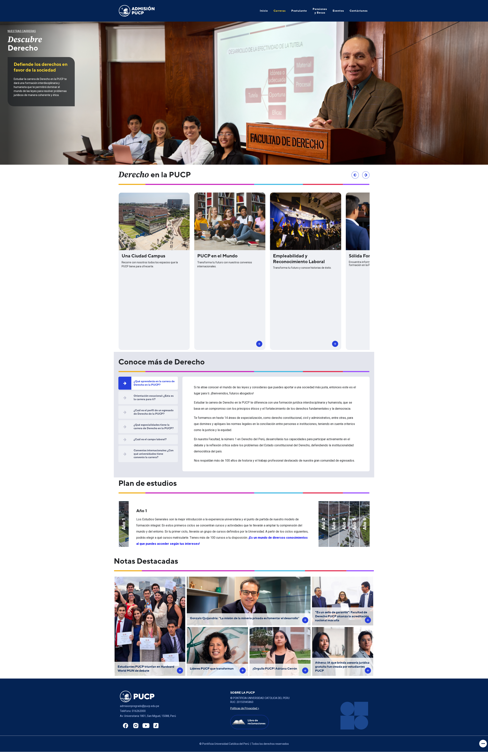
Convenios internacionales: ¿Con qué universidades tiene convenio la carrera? (153, 454)
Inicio (264, 11)
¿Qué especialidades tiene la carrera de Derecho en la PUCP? (154, 426)
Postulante (299, 11)
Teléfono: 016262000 (133, 711)
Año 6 (364, 524)
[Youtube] (145, 725)
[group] (244, 93)
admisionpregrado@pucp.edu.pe (139, 706)
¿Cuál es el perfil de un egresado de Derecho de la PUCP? (153, 412)
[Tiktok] (155, 725)
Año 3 (333, 524)
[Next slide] (366, 175)
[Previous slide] (355, 175)
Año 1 (123, 524)
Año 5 (354, 524)
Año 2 (323, 524)
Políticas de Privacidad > (244, 708)
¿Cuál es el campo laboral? (150, 439)
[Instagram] (135, 725)
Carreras (280, 11)
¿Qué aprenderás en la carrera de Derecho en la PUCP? (154, 383)
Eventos (338, 11)
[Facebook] (124, 725)
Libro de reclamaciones (256, 722)
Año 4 (344, 524)
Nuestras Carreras (22, 31)
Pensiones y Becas (320, 11)
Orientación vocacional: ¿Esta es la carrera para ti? (153, 397)
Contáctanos (359, 11)
